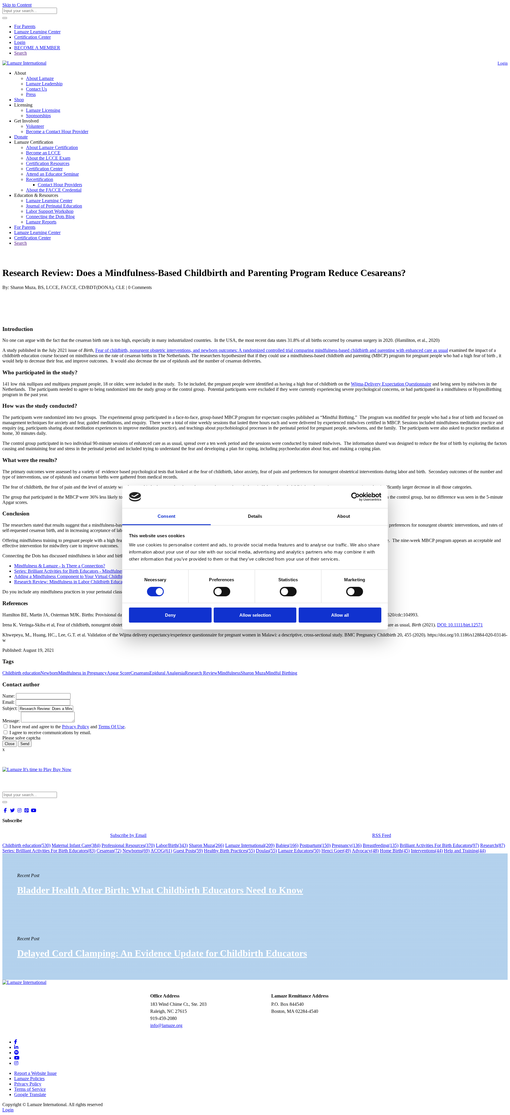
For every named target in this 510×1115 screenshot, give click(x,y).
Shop (19, 99)
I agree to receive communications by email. (50, 732)
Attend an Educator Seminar (52, 174)
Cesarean (109, 850)
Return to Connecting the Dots (34, 258)
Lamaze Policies (29, 1078)
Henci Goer (336, 850)
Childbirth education (21, 672)
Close (9, 744)
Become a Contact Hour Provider (57, 131)
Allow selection (255, 615)
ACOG (161, 850)
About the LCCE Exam (48, 158)
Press (31, 94)
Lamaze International (249, 845)
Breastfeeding (380, 845)
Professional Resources (128, 845)
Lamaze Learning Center (37, 31)
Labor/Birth (172, 845)
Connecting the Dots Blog (50, 216)
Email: (8, 702)
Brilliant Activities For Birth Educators (439, 845)
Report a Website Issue (35, 1073)
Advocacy (365, 850)
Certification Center (32, 37)
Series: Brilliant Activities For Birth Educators (48, 850)
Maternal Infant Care (76, 845)
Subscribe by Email (128, 835)
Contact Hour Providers (60, 184)
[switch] (221, 591)
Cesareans (139, 672)
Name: (8, 695)
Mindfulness (229, 672)
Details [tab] (255, 516)
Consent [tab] (166, 516)
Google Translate (30, 1094)
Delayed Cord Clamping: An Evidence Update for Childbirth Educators (162, 953)
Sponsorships (38, 115)
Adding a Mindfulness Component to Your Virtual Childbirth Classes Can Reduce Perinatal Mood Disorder (114, 576)
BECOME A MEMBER (37, 47)
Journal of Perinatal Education (54, 205)
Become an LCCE (43, 152)
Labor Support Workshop (49, 211)
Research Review (201, 672)
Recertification (39, 179)
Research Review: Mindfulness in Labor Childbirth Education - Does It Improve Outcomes (99, 581)
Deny (170, 615)
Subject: (9, 708)
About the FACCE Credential (53, 189)
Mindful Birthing (281, 672)
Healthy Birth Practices (229, 850)
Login (19, 42)
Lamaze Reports (41, 221)
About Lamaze (40, 78)
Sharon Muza (253, 672)
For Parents (24, 26)
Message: (11, 720)
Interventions (427, 850)
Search (20, 52)
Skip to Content (17, 4)
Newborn (49, 672)
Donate (21, 136)
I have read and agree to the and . (67, 726)
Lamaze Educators (299, 850)
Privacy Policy (75, 726)
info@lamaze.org (166, 1025)
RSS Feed (381, 835)
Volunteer (35, 126)
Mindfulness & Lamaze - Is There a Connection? (59, 565)
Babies (287, 845)
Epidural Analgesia (167, 672)
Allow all (340, 615)
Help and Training (465, 850)
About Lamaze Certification (52, 147)
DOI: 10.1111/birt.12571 (460, 624)
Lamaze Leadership (44, 83)
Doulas (266, 850)
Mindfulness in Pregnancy (82, 672)
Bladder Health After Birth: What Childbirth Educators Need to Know (160, 890)
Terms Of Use (111, 726)
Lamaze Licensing (43, 110)
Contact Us (36, 89)
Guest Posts (188, 850)
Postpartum (315, 845)
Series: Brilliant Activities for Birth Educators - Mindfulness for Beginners (83, 571)
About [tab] (343, 516)
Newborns (136, 850)
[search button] (4, 18)
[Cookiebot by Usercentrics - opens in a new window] (355, 496)
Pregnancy (347, 845)
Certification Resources (47, 163)
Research (492, 845)
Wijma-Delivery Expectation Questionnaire (391, 383)
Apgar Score (118, 672)
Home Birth (395, 850)
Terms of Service (30, 1089)
